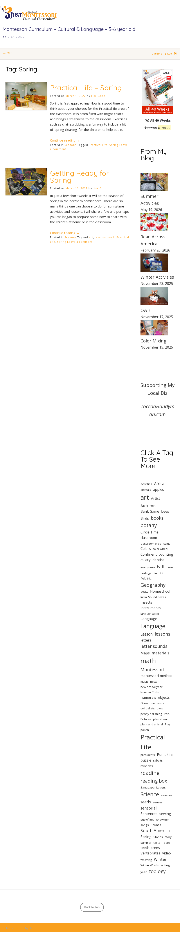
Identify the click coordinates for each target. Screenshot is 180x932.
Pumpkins (165, 754)
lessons (100, 237)
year (143, 872)
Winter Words (149, 865)
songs (144, 825)
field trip (158, 573)
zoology (157, 871)
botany (148, 525)
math (111, 237)
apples (158, 489)
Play (168, 724)
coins (166, 544)
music (144, 682)
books (157, 518)
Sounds (156, 825)
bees (165, 511)
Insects (146, 602)
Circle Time (149, 532)
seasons (167, 795)
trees (155, 847)
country (145, 560)
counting (166, 554)
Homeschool (160, 591)
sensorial (148, 808)
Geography (153, 584)
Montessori (152, 669)
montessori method (156, 675)
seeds (145, 801)
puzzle (145, 760)
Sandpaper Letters (153, 787)
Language (152, 626)
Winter (160, 859)
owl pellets (147, 708)
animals (145, 490)
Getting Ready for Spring (79, 176)
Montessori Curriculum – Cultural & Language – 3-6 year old (69, 29)
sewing (165, 813)
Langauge (148, 618)
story (168, 837)
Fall (160, 566)
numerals (148, 697)
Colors (145, 548)
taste (156, 843)
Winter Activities (157, 277)
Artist (155, 498)
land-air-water (149, 614)
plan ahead (161, 719)
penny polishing (151, 714)
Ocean (144, 703)
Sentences (148, 813)
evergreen (147, 567)
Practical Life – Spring (86, 87)
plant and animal (151, 724)
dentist (158, 559)
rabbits (158, 760)
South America (155, 830)
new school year (151, 687)
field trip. (146, 578)
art (91, 237)
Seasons (70, 145)
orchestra (157, 703)
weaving (146, 860)
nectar (154, 682)
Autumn (148, 505)
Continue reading (65, 140)
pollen (144, 730)
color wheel (160, 549)
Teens (166, 843)
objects (164, 697)
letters (145, 640)
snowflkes (147, 820)
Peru (167, 714)
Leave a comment (79, 242)
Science (149, 794)
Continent (148, 554)
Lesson (146, 634)
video (166, 853)
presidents (147, 755)
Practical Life (98, 145)
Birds (144, 518)
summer (145, 843)
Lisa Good (98, 96)
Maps (145, 653)
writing (165, 865)
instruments (150, 607)
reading (150, 772)
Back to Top (92, 907)
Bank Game (149, 511)
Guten (20, 928)
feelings (145, 573)
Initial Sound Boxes (153, 597)
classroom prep (150, 544)
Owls (145, 310)
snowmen (162, 820)
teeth (144, 847)
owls (160, 708)
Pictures (145, 719)
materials (160, 653)
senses (158, 802)
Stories (158, 837)
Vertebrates (150, 853)
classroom (148, 537)
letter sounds (153, 646)
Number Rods (149, 692)
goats (144, 592)
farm (169, 567)
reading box (153, 781)
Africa (159, 483)
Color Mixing (153, 341)
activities (146, 484)
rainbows (146, 766)
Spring (114, 145)
